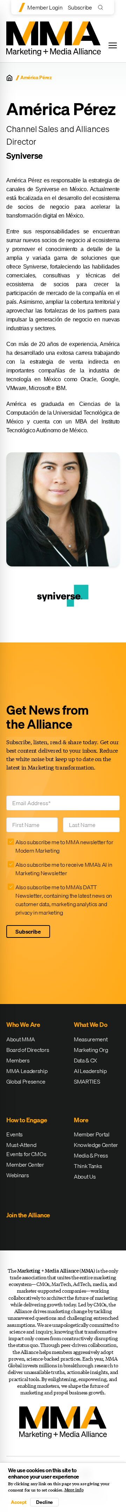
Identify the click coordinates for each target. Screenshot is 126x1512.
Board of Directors (27, 1049)
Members (18, 1060)
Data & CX (85, 1060)
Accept (18, 1502)
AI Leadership (90, 1070)
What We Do (90, 1024)
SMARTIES (87, 1081)
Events (14, 1134)
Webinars (17, 1175)
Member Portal (92, 1134)
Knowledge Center (96, 1144)
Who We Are (23, 1024)
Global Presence (25, 1081)
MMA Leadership (27, 1070)
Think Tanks (88, 1166)
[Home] (9, 78)
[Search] (102, 7)
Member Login (44, 7)
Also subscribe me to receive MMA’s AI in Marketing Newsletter (63, 869)
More (81, 1120)
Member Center (25, 1164)
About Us (85, 1176)
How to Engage (26, 1120)
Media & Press (91, 1155)
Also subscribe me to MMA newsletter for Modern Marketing (64, 846)
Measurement (90, 1039)
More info (74, 1490)
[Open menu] (113, 45)
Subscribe (80, 7)
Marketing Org (91, 1049)
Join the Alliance (28, 1215)
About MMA (20, 1039)
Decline (44, 1502)
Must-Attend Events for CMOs (26, 1149)
